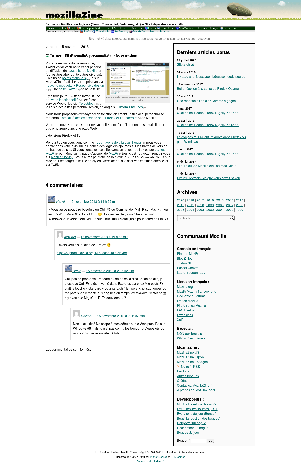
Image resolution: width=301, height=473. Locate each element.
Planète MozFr (187, 253)
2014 (229, 200)
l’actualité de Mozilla (82, 70)
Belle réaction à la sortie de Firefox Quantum (209, 88)
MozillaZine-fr (61, 157)
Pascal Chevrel (188, 267)
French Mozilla (187, 300)
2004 (190, 209)
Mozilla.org (185, 286)
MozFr (113, 153)
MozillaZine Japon (190, 357)
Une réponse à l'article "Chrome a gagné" (207, 100)
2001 (220, 209)
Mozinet (70, 236)
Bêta (73, 28)
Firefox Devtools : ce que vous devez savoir (208, 177)
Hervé (60, 201)
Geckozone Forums (191, 296)
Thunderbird (168, 28)
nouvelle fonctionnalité (62, 100)
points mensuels (74, 78)
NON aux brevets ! (190, 333)
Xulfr (180, 319)
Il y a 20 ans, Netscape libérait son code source (211, 76)
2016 (210, 200)
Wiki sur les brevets (191, 338)
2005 (180, 209)
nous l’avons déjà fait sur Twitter (118, 142)
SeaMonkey (186, 28)
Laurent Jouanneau (191, 272)
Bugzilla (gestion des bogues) (198, 418)
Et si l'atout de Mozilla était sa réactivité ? (206, 165)
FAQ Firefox (185, 310)
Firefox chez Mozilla (191, 305)
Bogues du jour (188, 432)
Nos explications (160, 31)
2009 (210, 205)
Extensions (185, 314)
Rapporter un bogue (191, 423)
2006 (239, 205)
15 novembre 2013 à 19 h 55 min (104, 236)
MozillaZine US (188, 352)
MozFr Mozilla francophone (196, 291)
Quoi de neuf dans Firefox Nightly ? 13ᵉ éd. (208, 153)
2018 (190, 200)
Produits (183, 371)
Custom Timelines (130, 107)
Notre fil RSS (190, 366)
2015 (220, 200)
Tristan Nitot (185, 263)
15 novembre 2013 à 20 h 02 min (110, 270)
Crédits (182, 380)
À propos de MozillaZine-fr (196, 390)
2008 (220, 205)
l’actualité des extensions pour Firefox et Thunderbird (98, 118)
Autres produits (188, 375)
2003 (200, 209)
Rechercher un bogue (192, 427)
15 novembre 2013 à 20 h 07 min (121, 315)
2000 (229, 209)
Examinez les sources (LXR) (197, 408)
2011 (190, 205)
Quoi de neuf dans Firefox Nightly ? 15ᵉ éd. (208, 112)
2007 (229, 205)
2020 (180, 200)
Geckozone (230, 28)
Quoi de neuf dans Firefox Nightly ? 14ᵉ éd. (208, 124)
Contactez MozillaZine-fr (194, 385)
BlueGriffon (139, 31)
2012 (180, 205)
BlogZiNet (184, 258)
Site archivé (185, 64)
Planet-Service (158, 457)
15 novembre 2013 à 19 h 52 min (94, 201)
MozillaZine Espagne (192, 361)
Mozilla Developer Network (196, 404)
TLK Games (178, 457)
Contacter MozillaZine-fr (150, 461)
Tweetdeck (87, 103)
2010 (200, 205)
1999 (239, 209)
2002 (210, 209)
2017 (200, 200)
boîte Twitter (67, 89)
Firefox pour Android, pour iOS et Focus (103, 28)
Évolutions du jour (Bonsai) (196, 413)
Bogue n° (184, 440)
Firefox (152, 28)
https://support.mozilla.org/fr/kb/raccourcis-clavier (92, 252)
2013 (239, 200)
